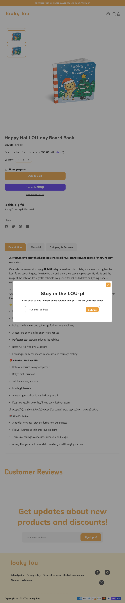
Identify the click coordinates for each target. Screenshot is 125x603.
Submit (92, 309)
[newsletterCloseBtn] (108, 285)
